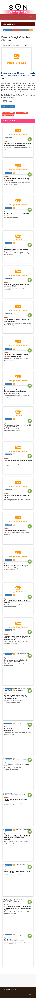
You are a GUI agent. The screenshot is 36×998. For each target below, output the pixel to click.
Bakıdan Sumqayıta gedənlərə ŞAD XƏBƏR (15, 800)
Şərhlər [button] (12, 106)
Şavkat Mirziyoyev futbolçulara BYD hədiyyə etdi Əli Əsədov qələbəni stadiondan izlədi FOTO (16, 391)
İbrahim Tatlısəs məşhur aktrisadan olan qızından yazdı (17, 729)
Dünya (5, 388)
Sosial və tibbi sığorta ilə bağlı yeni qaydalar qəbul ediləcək (15, 661)
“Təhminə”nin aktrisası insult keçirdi (16, 566)
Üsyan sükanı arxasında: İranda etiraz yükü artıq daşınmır (16, 320)
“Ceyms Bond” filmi (22, 112)
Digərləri (5, 45)
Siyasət (6, 317)
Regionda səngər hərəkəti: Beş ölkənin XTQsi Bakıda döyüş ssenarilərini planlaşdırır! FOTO (17, 637)
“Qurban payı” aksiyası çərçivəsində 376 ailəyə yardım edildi (17, 426)
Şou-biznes (7, 212)
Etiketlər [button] (4, 106)
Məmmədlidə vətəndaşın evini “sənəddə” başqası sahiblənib (17, 285)
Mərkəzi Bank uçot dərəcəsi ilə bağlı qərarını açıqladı (16, 250)
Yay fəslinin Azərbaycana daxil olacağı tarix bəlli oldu (16, 179)
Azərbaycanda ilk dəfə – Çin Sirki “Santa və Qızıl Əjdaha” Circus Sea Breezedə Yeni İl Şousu (18, 908)
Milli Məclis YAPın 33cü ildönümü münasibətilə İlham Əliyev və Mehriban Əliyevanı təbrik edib (16, 696)
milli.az (10, 101)
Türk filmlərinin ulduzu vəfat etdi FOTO (16, 214)
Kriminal (6, 904)
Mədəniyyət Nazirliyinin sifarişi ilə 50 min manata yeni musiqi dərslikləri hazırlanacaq (17, 837)
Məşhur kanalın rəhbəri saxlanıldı (15, 530)
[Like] (30, 139)
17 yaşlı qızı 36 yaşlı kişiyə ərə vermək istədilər (16, 765)
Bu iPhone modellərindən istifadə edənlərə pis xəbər (18, 461)
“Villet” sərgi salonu (7, 115)
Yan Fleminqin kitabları (8, 112)
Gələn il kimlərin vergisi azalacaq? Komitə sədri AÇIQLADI (17, 872)
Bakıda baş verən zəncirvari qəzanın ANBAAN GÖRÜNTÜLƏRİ (16, 355)
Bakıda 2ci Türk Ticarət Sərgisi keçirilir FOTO (16, 496)
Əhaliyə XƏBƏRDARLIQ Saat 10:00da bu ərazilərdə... (17, 602)
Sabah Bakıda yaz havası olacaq (14, 940)
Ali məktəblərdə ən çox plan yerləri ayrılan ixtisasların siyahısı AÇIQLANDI (18, 144)
